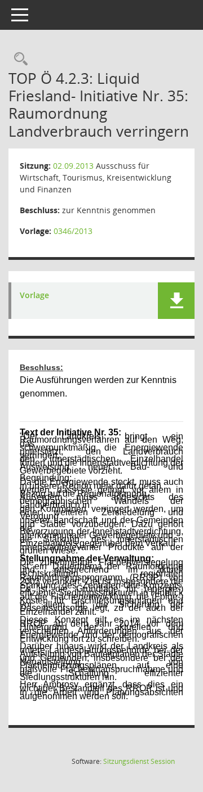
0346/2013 (73, 231)
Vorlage (34, 295)
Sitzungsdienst (139, 761)
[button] (176, 300)
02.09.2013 (73, 165)
